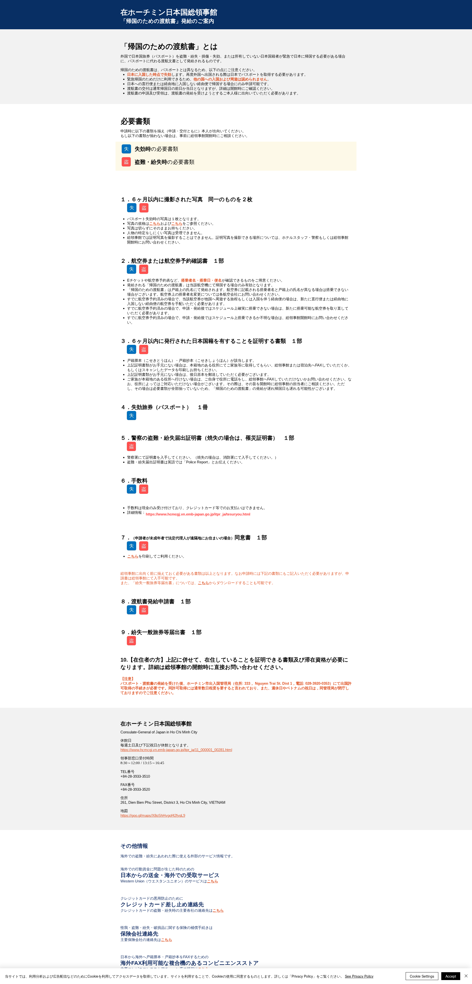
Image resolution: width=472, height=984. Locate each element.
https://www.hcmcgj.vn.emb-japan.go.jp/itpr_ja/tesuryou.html (198, 514)
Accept (450, 976)
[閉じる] (466, 976)
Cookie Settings (422, 976)
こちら (154, 223)
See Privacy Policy (359, 976)
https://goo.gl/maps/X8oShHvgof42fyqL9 (152, 815)
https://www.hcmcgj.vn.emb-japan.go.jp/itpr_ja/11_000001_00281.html (176, 750)
